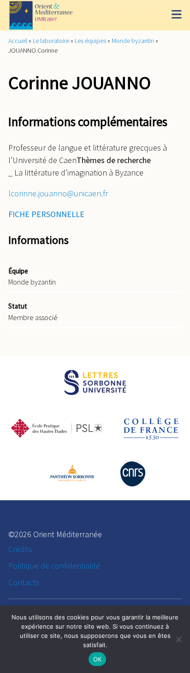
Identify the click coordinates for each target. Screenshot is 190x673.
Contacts (23, 582)
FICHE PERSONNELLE (46, 214)
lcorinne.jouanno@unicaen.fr (58, 193)
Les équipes (90, 40)
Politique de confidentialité (54, 565)
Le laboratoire (51, 40)
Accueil (17, 40)
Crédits (20, 549)
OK (97, 659)
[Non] (178, 639)
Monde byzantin (133, 40)
